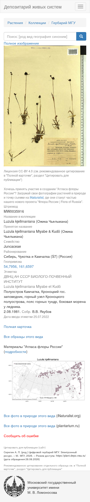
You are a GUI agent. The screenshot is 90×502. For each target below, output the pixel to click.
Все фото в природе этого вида (29, 415)
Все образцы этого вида (23, 336)
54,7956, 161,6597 (19, 266)
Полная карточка (18, 326)
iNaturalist (37, 197)
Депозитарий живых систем (33, 6)
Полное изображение (21, 43)
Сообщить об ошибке (21, 435)
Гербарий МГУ (64, 22)
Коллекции (37, 22)
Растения (15, 22)
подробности (15, 351)
